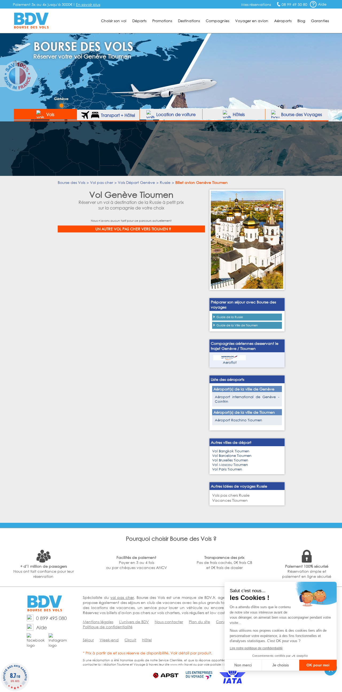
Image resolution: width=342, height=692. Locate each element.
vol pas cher (122, 597)
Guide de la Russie (229, 317)
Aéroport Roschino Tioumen (238, 420)
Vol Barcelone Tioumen (231, 455)
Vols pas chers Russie (231, 495)
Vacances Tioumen (230, 500)
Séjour (88, 639)
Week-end (109, 639)
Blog (301, 20)
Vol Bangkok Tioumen (230, 451)
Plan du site (199, 621)
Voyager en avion (251, 20)
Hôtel (147, 639)
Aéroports (283, 20)
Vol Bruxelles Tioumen (230, 460)
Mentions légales (98, 621)
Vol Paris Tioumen (227, 469)
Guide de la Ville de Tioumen (237, 325)
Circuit (130, 639)
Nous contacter (169, 621)
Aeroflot (229, 362)
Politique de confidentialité (108, 626)
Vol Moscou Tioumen (230, 464)
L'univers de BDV (134, 621)
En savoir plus (88, 4)
